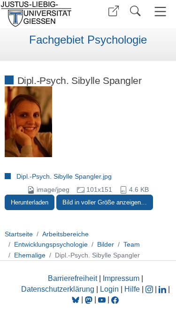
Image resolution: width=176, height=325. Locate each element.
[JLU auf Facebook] (115, 299)
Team (131, 244)
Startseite (19, 234)
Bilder (105, 244)
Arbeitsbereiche (65, 234)
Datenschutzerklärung (57, 289)
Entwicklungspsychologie (51, 244)
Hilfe (132, 289)
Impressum (121, 278)
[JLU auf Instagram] (150, 289)
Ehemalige (30, 255)
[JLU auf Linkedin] (163, 289)
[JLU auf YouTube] (102, 299)
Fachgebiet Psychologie (88, 40)
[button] (113, 11)
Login (110, 289)
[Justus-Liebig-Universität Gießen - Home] (42, 14)
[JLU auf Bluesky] (76, 299)
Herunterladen (29, 202)
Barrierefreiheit (72, 278)
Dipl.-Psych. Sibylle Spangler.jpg (64, 176)
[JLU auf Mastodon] (89, 299)
